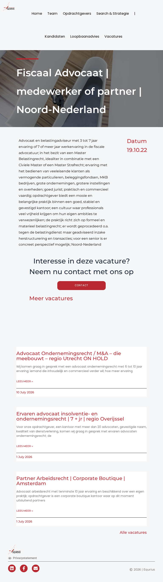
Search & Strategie (112, 13)
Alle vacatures (133, 532)
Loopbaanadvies (84, 36)
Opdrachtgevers (77, 13)
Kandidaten (55, 36)
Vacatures (113, 36)
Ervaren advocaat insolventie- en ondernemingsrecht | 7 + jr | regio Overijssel (70, 416)
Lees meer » (24, 381)
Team (52, 13)
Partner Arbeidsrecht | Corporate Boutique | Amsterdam (70, 480)
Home (37, 13)
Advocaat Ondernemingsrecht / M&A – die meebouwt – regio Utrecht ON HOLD (68, 355)
